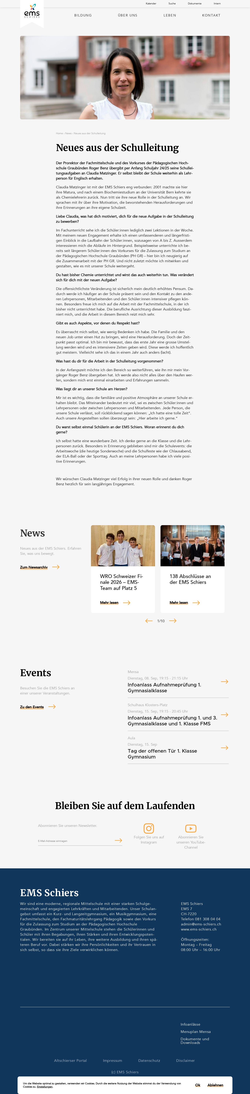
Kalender (151, 3)
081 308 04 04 (207, 919)
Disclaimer (185, 1060)
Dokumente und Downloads (195, 1041)
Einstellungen (45, 1087)
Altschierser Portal (70, 1060)
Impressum (112, 1060)
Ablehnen (215, 1085)
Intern (217, 3)
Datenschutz (149, 1060)
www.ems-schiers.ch (199, 929)
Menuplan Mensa (196, 1031)
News (68, 133)
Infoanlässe (190, 1024)
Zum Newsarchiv (34, 567)
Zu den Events (32, 707)
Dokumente (195, 3)
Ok (197, 1085)
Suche (172, 3)
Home (59, 133)
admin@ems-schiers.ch (201, 924)
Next (172, 621)
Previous (149, 621)
